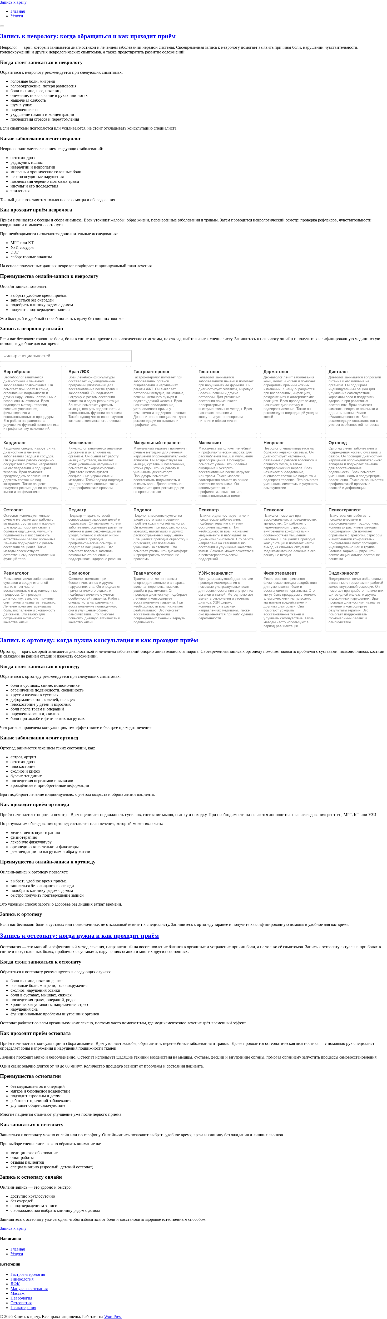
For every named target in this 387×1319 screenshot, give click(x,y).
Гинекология (22, 1279)
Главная (18, 11)
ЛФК (15, 1284)
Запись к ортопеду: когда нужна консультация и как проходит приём (99, 640)
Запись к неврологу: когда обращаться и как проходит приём (88, 36)
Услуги (17, 16)
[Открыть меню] (2, 26)
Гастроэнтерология (28, 1274)
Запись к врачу (13, 1228)
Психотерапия (23, 1307)
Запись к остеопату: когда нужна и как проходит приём (79, 935)
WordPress (113, 1316)
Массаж (17, 1293)
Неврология (21, 1298)
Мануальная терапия (29, 1288)
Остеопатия (21, 1303)
